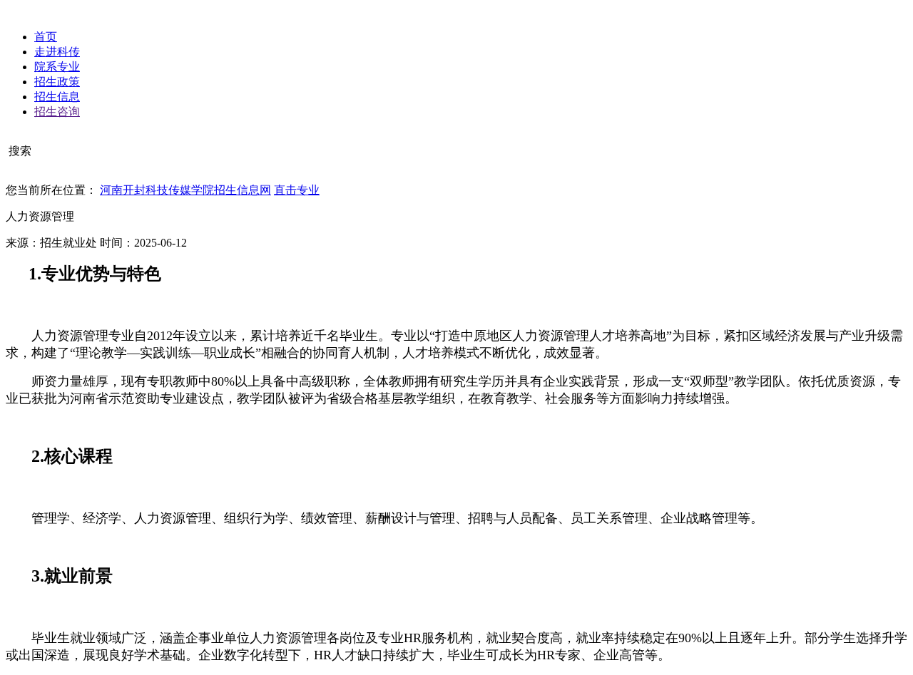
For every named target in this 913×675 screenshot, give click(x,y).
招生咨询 (57, 111)
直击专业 (297, 190)
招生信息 (57, 97)
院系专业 (57, 67)
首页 (45, 37)
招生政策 (57, 82)
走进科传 (57, 52)
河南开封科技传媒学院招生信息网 (185, 190)
